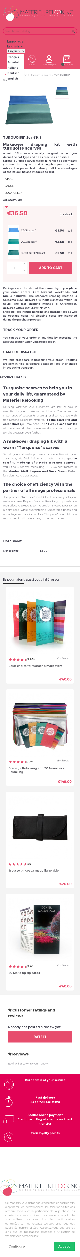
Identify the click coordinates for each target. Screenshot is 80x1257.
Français (13, 57)
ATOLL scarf (28, 230)
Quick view (25, 676)
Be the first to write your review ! (28, 1063)
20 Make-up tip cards (24, 972)
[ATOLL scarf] (13, 230)
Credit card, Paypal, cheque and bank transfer (45, 1119)
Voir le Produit (56, 677)
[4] (21, 864)
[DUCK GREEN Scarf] (13, 253)
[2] (13, 864)
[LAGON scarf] (13, 241)
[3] (17, 864)
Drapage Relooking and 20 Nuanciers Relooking (36, 770)
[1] (9, 864)
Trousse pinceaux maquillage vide (33, 870)
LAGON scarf (29, 241)
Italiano (12, 67)
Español (13, 62)
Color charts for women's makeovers (35, 666)
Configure (16, 1246)
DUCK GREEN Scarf (33, 252)
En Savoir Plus (12, 199)
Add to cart (50, 268)
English (12, 78)
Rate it (40, 1037)
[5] (25, 864)
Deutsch (13, 73)
